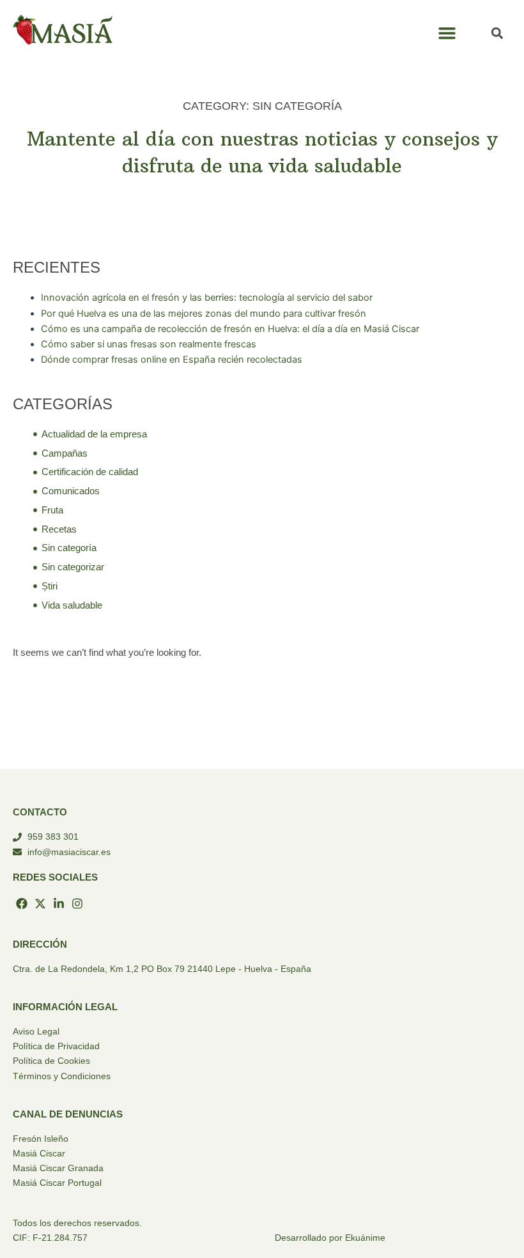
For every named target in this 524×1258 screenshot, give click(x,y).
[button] (447, 33)
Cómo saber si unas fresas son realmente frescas (148, 344)
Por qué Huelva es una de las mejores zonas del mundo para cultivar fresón (203, 313)
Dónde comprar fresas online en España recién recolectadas (171, 359)
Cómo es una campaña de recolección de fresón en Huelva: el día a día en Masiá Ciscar (230, 329)
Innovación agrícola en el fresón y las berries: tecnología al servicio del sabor (207, 297)
